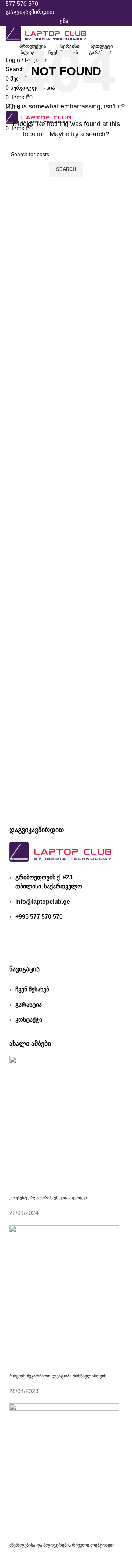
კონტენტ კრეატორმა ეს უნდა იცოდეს (48, 1197)
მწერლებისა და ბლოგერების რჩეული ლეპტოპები (61, 1545)
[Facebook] (18, 945)
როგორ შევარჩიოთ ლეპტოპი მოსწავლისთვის (57, 1376)
